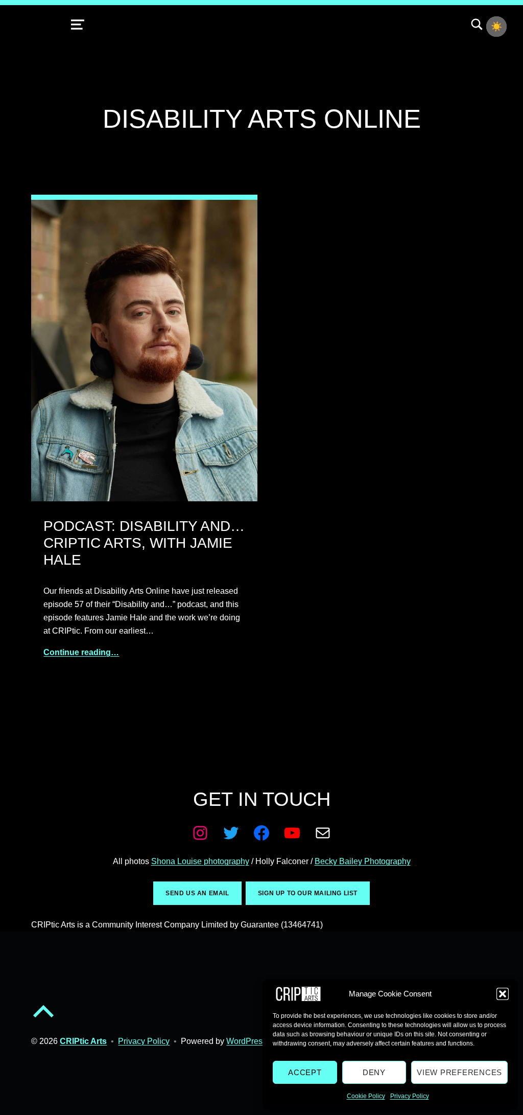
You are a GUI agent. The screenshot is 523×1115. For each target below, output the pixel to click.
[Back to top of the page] (43, 1019)
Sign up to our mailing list (308, 893)
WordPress (246, 1041)
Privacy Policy (409, 1096)
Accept (305, 1072)
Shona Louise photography (200, 861)
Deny (374, 1072)
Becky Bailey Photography (363, 861)
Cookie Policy (366, 1096)
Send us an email (197, 893)
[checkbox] (496, 26)
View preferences (459, 1072)
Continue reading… (81, 652)
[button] (502, 994)
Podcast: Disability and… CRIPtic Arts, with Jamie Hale (144, 543)
